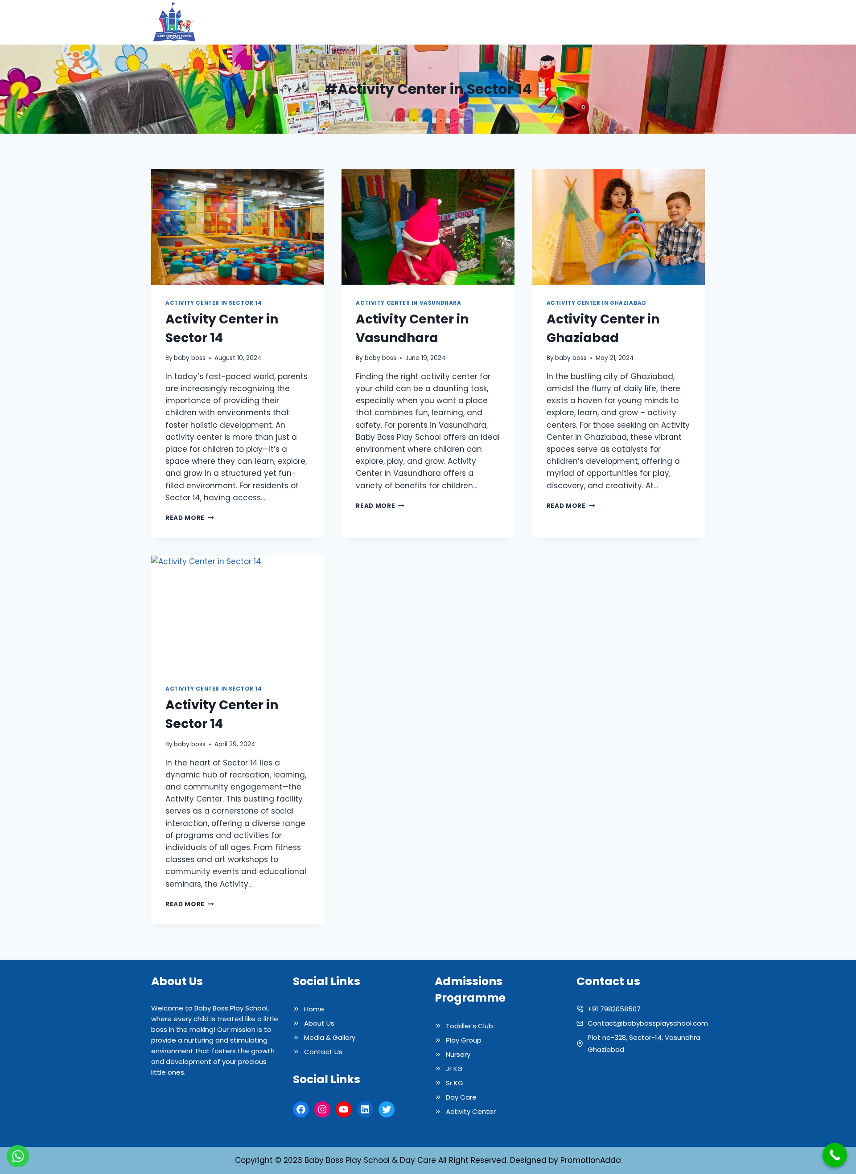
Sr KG (454, 1083)
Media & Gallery (583, 22)
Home (430, 22)
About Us (468, 22)
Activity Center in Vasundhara (408, 303)
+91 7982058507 (614, 1009)
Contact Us (678, 22)
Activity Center (471, 1111)
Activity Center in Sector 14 (213, 303)
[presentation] (237, 226)
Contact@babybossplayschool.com (648, 1023)
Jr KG (454, 1068)
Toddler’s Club (469, 1026)
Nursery (458, 1054)
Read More (189, 518)
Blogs (635, 22)
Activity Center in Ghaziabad (596, 303)
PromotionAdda (590, 1160)
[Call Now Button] (835, 1155)
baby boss (190, 358)
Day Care (461, 1097)
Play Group (464, 1040)
